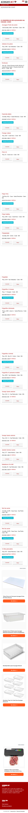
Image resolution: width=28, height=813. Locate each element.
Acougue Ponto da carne (9, 25)
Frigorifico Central (7, 353)
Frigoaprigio (5, 233)
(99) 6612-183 (5, 396)
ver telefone (13, 30)
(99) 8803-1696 (6, 219)
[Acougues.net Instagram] (3, 794)
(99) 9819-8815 (6, 377)
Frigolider (5, 277)
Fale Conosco (5, 804)
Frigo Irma (5, 194)
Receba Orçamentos (8, 33)
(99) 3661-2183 (6, 358)
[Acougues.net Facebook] (2, 794)
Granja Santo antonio (8, 391)
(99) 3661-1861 (6, 455)
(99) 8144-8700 (6, 71)
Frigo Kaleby (6, 214)
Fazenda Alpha (6, 114)
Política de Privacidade (20, 811)
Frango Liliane (6, 133)
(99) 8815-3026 (6, 49)
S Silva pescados (7, 549)
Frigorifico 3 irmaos (8, 289)
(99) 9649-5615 (6, 294)
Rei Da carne (6, 508)
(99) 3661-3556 (6, 315)
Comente (7, 38)
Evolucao (5, 63)
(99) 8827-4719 (6, 119)
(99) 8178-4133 (6, 200)
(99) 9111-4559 (5, 30)
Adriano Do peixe (7, 44)
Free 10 (4, 152)
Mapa (17, 38)
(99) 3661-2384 (6, 138)
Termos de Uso (13, 811)
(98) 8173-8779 (6, 554)
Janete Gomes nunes (8, 450)
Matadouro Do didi (7, 464)
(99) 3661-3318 (6, 238)
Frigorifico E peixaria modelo (11, 372)
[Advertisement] (14, 13)
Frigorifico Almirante (8, 308)
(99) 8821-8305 (6, 514)
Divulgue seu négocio (7, 806)
